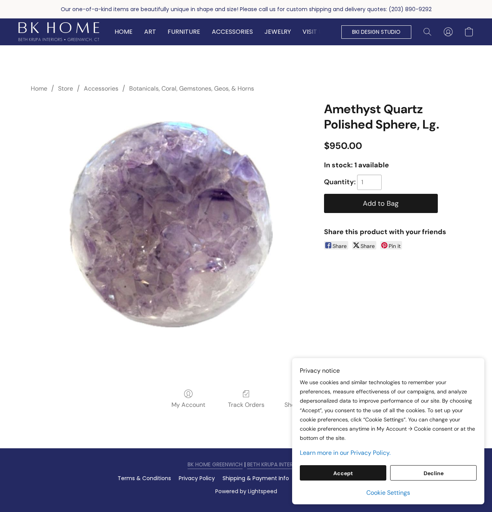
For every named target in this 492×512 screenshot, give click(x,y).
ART (150, 31)
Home (39, 88)
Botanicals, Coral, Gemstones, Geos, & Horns (191, 88)
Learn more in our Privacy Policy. (345, 453)
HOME (124, 31)
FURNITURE (184, 31)
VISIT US (314, 31)
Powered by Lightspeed (246, 491)
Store (65, 88)
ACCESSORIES (232, 31)
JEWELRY (277, 31)
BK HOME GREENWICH (215, 464)
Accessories (101, 88)
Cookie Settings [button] (388, 493)
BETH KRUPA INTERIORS (276, 464)
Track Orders (246, 405)
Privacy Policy (197, 478)
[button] (58, 31)
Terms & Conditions (144, 478)
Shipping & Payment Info (256, 478)
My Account (188, 405)
